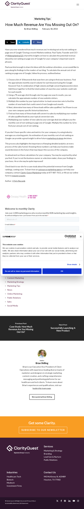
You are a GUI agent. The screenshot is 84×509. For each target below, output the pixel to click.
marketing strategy (55, 138)
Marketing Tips (42, 18)
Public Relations (14, 297)
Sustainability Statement (12, 503)
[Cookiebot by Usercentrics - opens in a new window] (66, 236)
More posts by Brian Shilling (42, 397)
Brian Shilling (32, 29)
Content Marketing (15, 278)
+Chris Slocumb (18, 181)
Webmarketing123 (15, 55)
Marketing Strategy (15, 282)
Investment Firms (14, 486)
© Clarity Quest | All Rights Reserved (15, 501)
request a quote (18, 175)
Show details (72, 264)
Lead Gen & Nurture (52, 457)
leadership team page (42, 388)
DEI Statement (24, 503)
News (9, 290)
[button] (78, 4)
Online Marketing (14, 294)
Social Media (12, 305)
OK (62, 271)
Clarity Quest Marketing (30, 172)
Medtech (11, 483)
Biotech (10, 479)
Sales (9, 301)
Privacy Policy (31, 501)
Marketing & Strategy (53, 450)
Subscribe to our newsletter (43, 430)
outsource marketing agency (50, 169)
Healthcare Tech (14, 476)
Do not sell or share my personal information (22, 271)
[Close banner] (80, 236)
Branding (48, 453)
